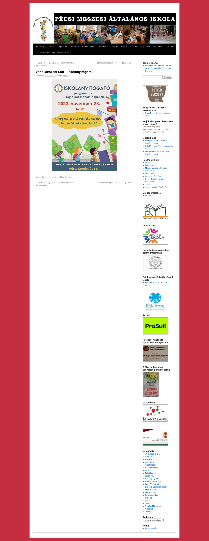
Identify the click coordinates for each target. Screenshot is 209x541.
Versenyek (149, 509)
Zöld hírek (149, 512)
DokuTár (169, 46)
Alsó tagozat (150, 465)
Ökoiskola (74, 46)
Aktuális (50, 46)
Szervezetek (103, 46)
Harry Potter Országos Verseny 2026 (52, 52)
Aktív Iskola (150, 457)
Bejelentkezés (151, 528)
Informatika (149, 476)
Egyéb (148, 470)
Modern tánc (150, 492)
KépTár (124, 46)
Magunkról (62, 46)
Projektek (149, 498)
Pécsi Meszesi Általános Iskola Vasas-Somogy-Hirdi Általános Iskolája (158, 68)
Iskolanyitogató (51, 177)
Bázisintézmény (151, 468)
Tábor (147, 503)
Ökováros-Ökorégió (153, 176)
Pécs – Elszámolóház (154, 179)
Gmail (147, 162)
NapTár (115, 46)
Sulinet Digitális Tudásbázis (156, 187)
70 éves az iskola (152, 454)
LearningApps (151, 165)
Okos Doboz (150, 173)
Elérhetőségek (88, 46)
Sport (147, 501)
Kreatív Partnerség (153, 481)
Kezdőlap (40, 46)
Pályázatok (145, 46)
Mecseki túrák (151, 490)
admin (65, 75)
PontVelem (149, 182)
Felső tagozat (150, 473)
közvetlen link (66, 177)
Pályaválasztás (151, 495)
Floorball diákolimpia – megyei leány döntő (114, 62)
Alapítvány (157, 46)
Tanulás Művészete (153, 506)
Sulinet (148, 184)
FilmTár (133, 46)
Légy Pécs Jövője (152, 484)
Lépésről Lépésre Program (156, 487)
